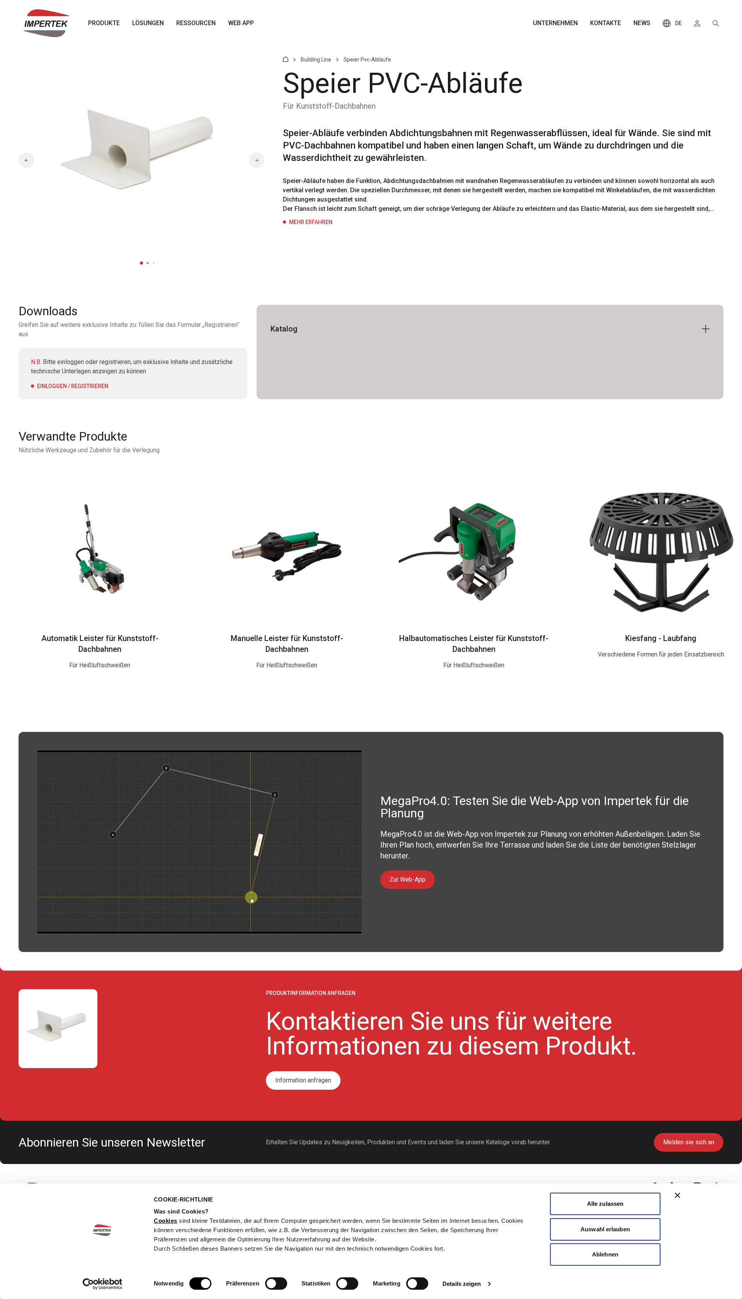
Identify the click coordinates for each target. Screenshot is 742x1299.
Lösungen (148, 23)
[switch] (276, 1283)
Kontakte (605, 23)
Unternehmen (555, 23)
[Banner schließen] (677, 1195)
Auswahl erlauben (605, 1229)
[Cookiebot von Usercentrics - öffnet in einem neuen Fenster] (102, 1284)
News (641, 23)
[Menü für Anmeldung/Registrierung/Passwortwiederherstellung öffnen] (697, 23)
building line (316, 59)
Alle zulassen (605, 1203)
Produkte (104, 23)
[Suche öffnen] (716, 23)
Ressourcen (196, 23)
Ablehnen (605, 1254)
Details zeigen (461, 1283)
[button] (26, 160)
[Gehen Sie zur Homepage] (46, 23)
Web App (241, 23)
